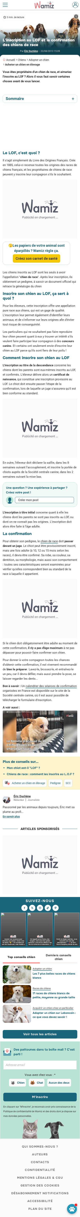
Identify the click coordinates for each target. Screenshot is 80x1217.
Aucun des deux (59, 1082)
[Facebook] (24, 908)
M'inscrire (40, 1097)
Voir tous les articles (40, 1034)
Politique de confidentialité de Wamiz (22, 1111)
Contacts (40, 1162)
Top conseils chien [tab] (21, 957)
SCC (68, 783)
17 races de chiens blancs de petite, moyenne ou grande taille (54, 995)
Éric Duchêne (31, 51)
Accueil (10, 59)
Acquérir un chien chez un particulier (53, 1008)
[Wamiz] (46, 5)
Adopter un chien (39, 59)
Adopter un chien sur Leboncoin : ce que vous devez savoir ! (54, 1015)
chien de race (49, 541)
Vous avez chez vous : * (40, 1075)
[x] (32, 908)
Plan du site (40, 1209)
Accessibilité (40, 1201)
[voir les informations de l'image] (76, 16)
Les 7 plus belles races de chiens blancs (54, 975)
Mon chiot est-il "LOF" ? (23, 768)
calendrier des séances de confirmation (51, 686)
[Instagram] (40, 908)
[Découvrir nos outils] (72, 1209)
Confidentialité (40, 1170)
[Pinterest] (55, 908)
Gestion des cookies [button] (40, 1185)
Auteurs (40, 1154)
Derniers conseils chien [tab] (58, 957)
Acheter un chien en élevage (22, 64)
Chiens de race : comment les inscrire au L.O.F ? (40, 774)
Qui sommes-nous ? (40, 1147)
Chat (40, 1082)
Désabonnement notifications (40, 1193)
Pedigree (55, 783)
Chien (20, 1082)
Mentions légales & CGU (40, 1178)
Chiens (22, 59)
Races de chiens (42, 988)
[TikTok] (48, 908)
